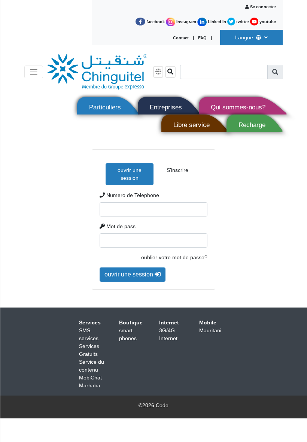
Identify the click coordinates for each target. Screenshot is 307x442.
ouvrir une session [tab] (130, 174)
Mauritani (210, 330)
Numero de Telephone (132, 195)
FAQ (203, 38)
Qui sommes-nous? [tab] (238, 107)
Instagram (186, 21)
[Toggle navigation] (33, 72)
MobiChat (90, 378)
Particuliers (105, 107)
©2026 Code (153, 405)
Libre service (191, 124)
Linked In (217, 21)
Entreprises (166, 107)
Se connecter (263, 6)
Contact (181, 38)
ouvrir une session (129, 274)
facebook (155, 21)
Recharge (251, 124)
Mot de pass (120, 226)
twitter (242, 21)
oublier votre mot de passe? (174, 257)
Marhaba (89, 385)
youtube (267, 21)
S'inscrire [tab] (177, 170)
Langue (245, 37)
